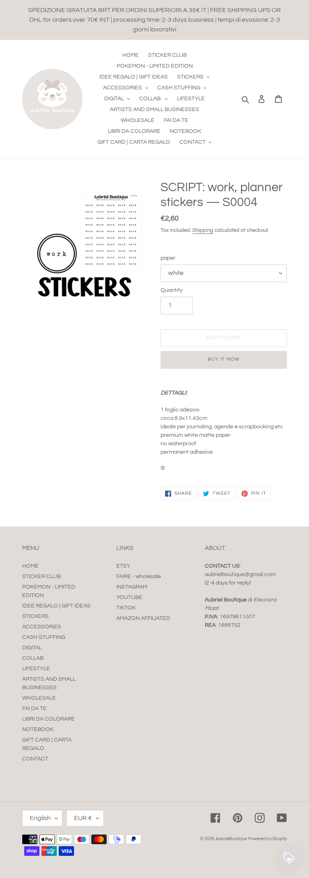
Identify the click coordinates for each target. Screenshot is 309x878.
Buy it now (224, 359)
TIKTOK (126, 608)
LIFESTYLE (36, 668)
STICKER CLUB (41, 576)
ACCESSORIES (41, 627)
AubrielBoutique (231, 839)
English (40, 818)
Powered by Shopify (267, 839)
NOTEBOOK (38, 729)
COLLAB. (33, 658)
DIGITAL (32, 648)
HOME (30, 566)
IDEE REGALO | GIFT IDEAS (56, 606)
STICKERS (35, 616)
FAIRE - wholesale (138, 576)
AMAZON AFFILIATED (143, 618)
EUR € (83, 818)
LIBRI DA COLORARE (48, 719)
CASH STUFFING (43, 637)
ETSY (123, 566)
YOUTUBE (129, 597)
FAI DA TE (34, 708)
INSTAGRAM (131, 587)
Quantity (172, 290)
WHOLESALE (39, 698)
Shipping (202, 230)
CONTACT (35, 759)
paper (168, 258)
